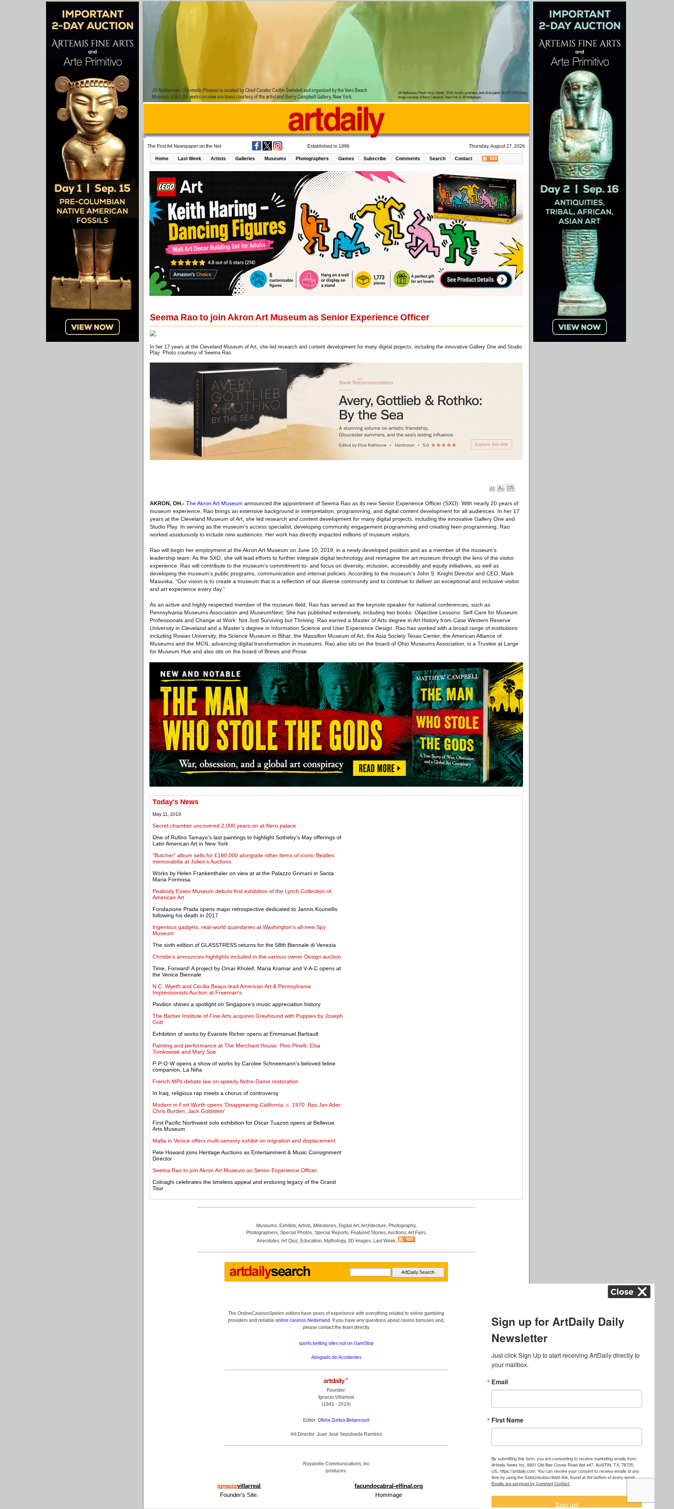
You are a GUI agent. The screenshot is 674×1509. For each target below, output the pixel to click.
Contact (463, 158)
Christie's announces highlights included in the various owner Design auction (247, 957)
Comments (408, 158)
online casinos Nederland (302, 1320)
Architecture (373, 1225)
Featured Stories (368, 1232)
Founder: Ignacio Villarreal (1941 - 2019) (336, 1397)
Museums (275, 158)
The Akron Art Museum (214, 503)
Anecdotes (268, 1241)
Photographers (312, 158)
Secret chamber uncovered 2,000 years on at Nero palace (224, 826)
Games (346, 158)
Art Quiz (289, 1241)
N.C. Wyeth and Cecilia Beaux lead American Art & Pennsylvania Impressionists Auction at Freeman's (232, 989)
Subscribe (375, 158)
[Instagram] (277, 149)
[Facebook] (256, 149)
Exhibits (287, 1225)
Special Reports (331, 1232)
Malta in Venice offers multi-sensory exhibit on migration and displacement (244, 1140)
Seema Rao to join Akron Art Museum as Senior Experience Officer (235, 1170)
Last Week (189, 158)
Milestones (324, 1225)
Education (311, 1241)
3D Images (359, 1241)
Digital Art (349, 1225)
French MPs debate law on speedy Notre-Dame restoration (225, 1081)
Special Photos (296, 1232)
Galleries (245, 158)
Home (161, 158)
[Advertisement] (433, 852)
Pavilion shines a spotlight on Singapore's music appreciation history (237, 1004)
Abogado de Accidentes (336, 1357)
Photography (401, 1225)
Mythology (335, 1241)
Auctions (397, 1232)
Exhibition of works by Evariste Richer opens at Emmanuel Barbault (235, 1034)
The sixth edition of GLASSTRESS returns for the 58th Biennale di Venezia (244, 945)
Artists (218, 158)
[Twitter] (267, 149)
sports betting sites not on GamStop (336, 1343)
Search (437, 158)
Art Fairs (417, 1232)
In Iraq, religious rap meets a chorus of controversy (215, 1093)
